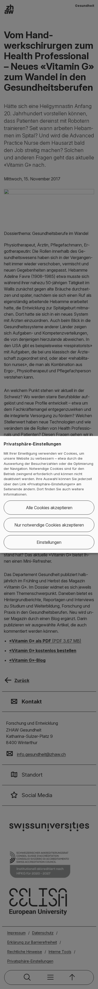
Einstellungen (49, 542)
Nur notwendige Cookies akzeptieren (49, 525)
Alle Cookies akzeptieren (49, 507)
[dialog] (49, 494)
